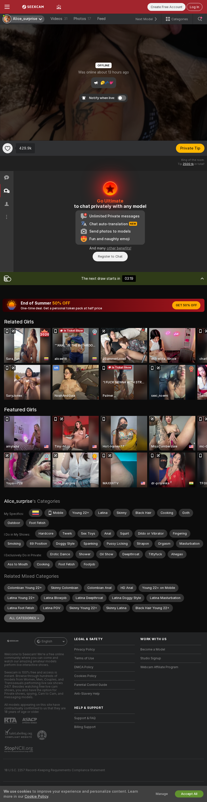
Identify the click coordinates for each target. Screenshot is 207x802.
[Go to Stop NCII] (19, 749)
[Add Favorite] (8, 148)
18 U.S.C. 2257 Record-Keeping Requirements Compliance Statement (54, 770)
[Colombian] (35, 513)
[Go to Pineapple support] (42, 735)
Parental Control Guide (90, 685)
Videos (58, 18)
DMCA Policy (83, 667)
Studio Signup (150, 658)
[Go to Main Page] (33, 7)
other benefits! (119, 248)
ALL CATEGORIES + (24, 618)
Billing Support (85, 727)
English (47, 641)
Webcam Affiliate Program (159, 667)
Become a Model (152, 649)
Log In (194, 7)
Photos (82, 18)
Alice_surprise (18, 501)
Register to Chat (110, 256)
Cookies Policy (85, 676)
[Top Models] (59, 7)
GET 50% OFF (186, 305)
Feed (101, 18)
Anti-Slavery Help (87, 693)
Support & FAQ (85, 718)
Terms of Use (84, 658)
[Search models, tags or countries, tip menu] (200, 19)
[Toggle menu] (7, 7)
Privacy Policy (84, 649)
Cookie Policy (36, 796)
